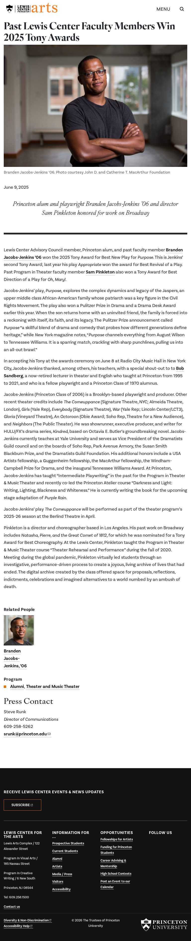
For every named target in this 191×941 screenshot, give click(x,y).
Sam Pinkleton (100, 272)
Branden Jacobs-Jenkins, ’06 (15, 658)
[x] (163, 845)
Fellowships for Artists (116, 839)
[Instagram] (173, 845)
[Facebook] (153, 845)
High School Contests (115, 874)
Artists (57, 866)
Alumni (17, 686)
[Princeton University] (164, 925)
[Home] (32, 9)
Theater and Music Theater (53, 686)
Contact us (12, 907)
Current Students (65, 851)
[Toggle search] (181, 9)
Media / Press (62, 874)
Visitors (57, 882)
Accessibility (61, 889)
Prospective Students (68, 843)
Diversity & (26, 920)
